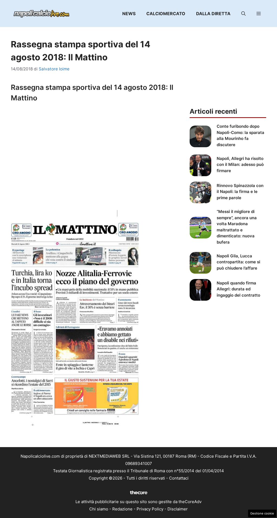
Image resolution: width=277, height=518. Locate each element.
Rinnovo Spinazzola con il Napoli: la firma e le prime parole (240, 191)
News (129, 13)
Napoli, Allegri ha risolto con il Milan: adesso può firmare (240, 164)
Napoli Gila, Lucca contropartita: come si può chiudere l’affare (238, 262)
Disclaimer (177, 509)
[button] (243, 13)
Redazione (122, 509)
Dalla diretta (213, 13)
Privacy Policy (150, 509)
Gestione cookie (262, 513)
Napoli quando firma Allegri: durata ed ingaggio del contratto (238, 289)
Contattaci (179, 478)
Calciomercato (165, 13)
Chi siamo (98, 509)
